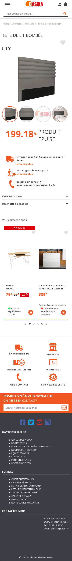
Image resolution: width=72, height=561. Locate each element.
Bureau (10, 285)
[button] (25, 323)
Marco (10, 288)
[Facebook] (23, 423)
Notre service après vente (25, 502)
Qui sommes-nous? (21, 439)
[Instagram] (48, 423)
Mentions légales (21, 459)
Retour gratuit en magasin (26, 489)
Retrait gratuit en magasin (26, 485)
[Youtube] (39, 423)
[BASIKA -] (34, 4)
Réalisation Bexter (44, 557)
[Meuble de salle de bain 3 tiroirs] (52, 259)
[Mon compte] (59, 4)
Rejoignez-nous (20, 453)
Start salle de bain (51, 288)
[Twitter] (31, 423)
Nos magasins (19, 443)
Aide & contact (19, 499)
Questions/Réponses (22, 479)
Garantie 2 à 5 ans (21, 496)
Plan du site (18, 456)
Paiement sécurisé (21, 482)
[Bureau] (19, 259)
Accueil (6, 23)
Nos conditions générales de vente (31, 446)
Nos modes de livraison (24, 449)
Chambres (17, 23)
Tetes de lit (30, 23)
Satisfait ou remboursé (24, 492)
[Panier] (65, 3)
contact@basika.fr (60, 528)
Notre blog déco (21, 463)
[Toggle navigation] (7, 4)
